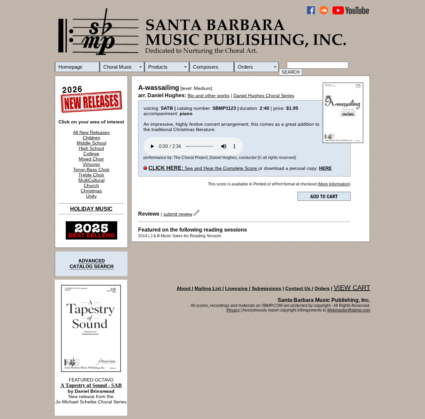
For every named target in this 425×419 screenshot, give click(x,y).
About (184, 288)
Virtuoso (91, 164)
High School (91, 148)
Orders (245, 67)
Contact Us (298, 288)
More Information (334, 184)
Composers (205, 67)
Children (91, 137)
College (91, 153)
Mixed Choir (91, 159)
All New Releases (91, 132)
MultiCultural (91, 180)
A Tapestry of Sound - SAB (91, 385)
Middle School (91, 143)
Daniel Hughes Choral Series (263, 95)
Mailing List (208, 288)
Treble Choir (91, 174)
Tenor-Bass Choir (91, 169)
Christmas (91, 190)
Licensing (237, 288)
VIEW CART (352, 287)
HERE (325, 168)
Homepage (70, 67)
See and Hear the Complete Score (203, 168)
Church (91, 185)
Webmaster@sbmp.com (348, 310)
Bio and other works (208, 95)
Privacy (233, 310)
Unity (91, 196)
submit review (177, 214)
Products (158, 67)
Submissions (266, 288)
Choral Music (117, 67)
